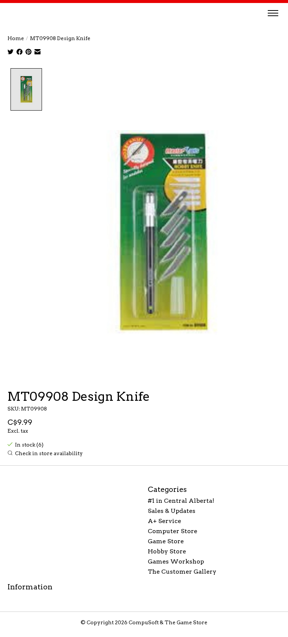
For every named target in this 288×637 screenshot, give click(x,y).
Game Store (166, 541)
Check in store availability (49, 453)
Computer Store (172, 531)
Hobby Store (167, 551)
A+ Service (164, 521)
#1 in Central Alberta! (181, 500)
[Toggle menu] (273, 13)
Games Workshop (176, 561)
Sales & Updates (171, 510)
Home (16, 38)
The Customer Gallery (182, 571)
